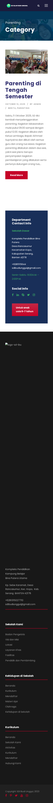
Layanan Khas (13, 650)
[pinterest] (11, 795)
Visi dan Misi (12, 639)
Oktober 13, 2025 (15, 104)
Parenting (23, 108)
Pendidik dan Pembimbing (20, 660)
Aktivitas (10, 747)
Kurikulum (10, 691)
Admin (37, 104)
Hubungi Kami (13, 763)
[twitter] (28, 295)
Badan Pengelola (15, 634)
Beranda (10, 685)
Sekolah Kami (13, 742)
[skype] (23, 295)
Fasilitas (9, 655)
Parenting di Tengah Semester (23, 90)
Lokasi (8, 644)
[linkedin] (17, 295)
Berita (12, 108)
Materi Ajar (11, 701)
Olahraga (10, 706)
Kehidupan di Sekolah (17, 712)
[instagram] (34, 295)
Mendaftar (11, 696)
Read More (16, 175)
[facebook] (13, 295)
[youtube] (21, 795)
